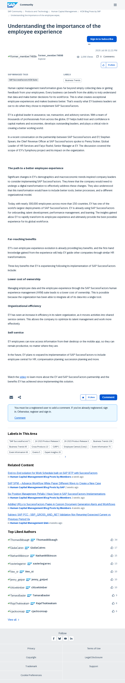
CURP (55, 447)
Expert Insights (51, 452)
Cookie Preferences (31, 675)
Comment (20, 417)
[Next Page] (65, 457)
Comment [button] (108, 397)
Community (26, 4)
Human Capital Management (64, 12)
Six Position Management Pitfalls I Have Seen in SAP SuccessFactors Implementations (56, 494)
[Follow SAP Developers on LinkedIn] (71, 638)
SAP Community (15, 12)
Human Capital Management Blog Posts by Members (40, 476)
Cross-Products (38, 447)
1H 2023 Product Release (46, 441)
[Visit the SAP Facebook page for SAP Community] (53, 638)
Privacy (31, 648)
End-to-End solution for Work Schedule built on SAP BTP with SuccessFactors (52, 473)
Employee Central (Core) (75, 447)
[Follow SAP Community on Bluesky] (59, 638)
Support (93, 666)
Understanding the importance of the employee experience (54, 29)
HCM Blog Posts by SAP (90, 12)
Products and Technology (36, 12)
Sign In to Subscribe (101, 39)
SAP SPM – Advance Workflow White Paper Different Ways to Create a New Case (54, 483)
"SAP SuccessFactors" (19, 441)
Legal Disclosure (94, 657)
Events (36, 452)
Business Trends (72, 80)
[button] (103, 65)
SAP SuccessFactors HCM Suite (23, 80)
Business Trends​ (16, 447)
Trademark (31, 666)
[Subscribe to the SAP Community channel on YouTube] (65, 638)
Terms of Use (94, 648)
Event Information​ (17, 452)
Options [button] (88, 44)
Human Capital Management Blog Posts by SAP (37, 487)
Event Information (100, 447)
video (23, 377)
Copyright (31, 657)
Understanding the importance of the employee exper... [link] (35, 15)
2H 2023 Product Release (75, 441)
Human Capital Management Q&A (29, 523)
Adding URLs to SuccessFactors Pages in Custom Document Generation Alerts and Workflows (61, 504)
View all (12, 619)
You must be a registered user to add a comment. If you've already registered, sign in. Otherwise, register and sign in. (61, 409)
